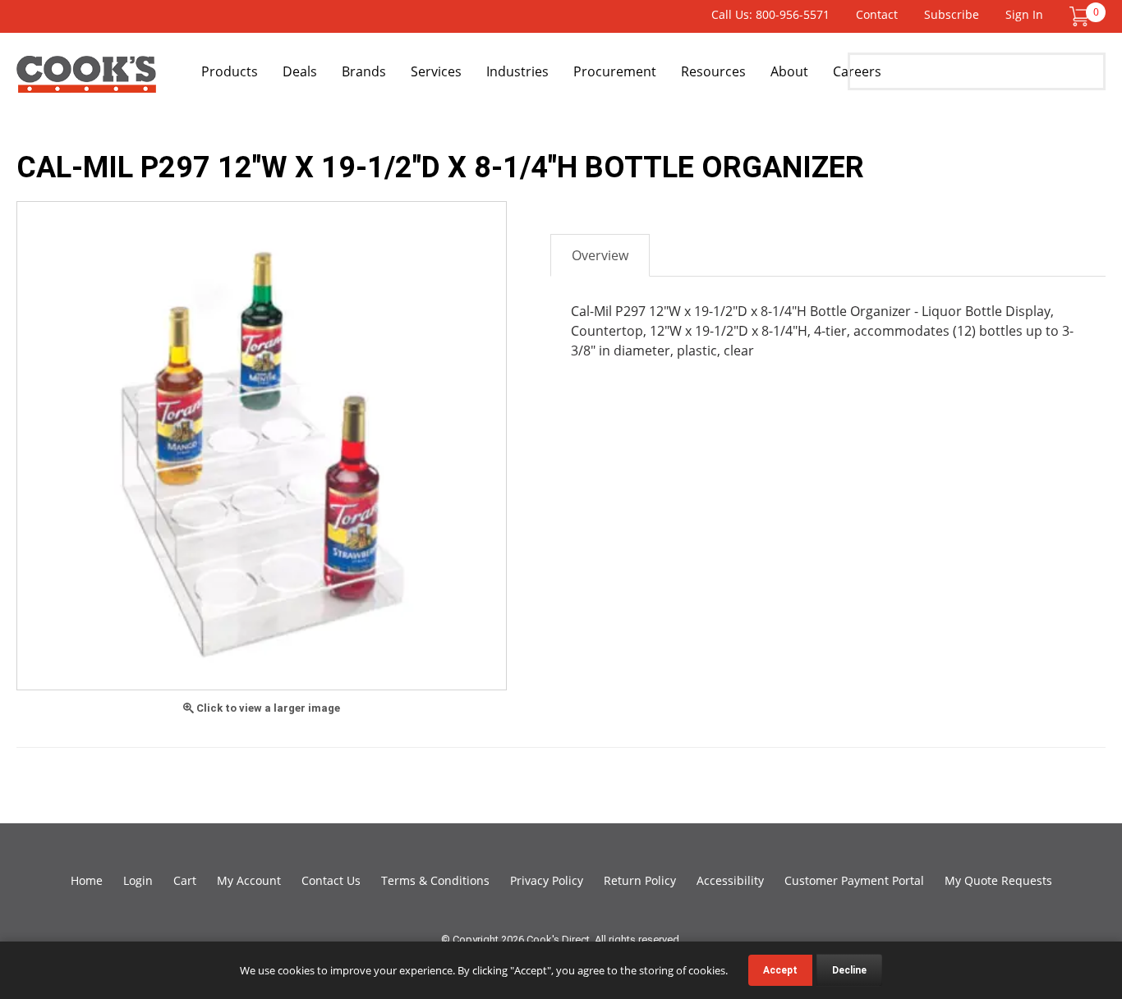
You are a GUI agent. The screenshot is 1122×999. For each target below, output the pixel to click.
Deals (300, 71)
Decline (849, 970)
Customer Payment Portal (854, 880)
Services (436, 71)
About (789, 71)
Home (87, 880)
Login (138, 880)
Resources (713, 71)
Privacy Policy (546, 880)
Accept (780, 970)
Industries (517, 71)
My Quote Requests (998, 880)
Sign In (1024, 14)
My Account (249, 880)
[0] (1079, 15)
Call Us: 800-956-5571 (770, 14)
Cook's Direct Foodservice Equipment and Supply (86, 80)
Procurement (614, 71)
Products (229, 71)
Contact (877, 14)
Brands (364, 71)
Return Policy (640, 880)
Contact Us (331, 880)
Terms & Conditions (435, 880)
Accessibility (730, 880)
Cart (184, 880)
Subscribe (951, 14)
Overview (600, 255)
